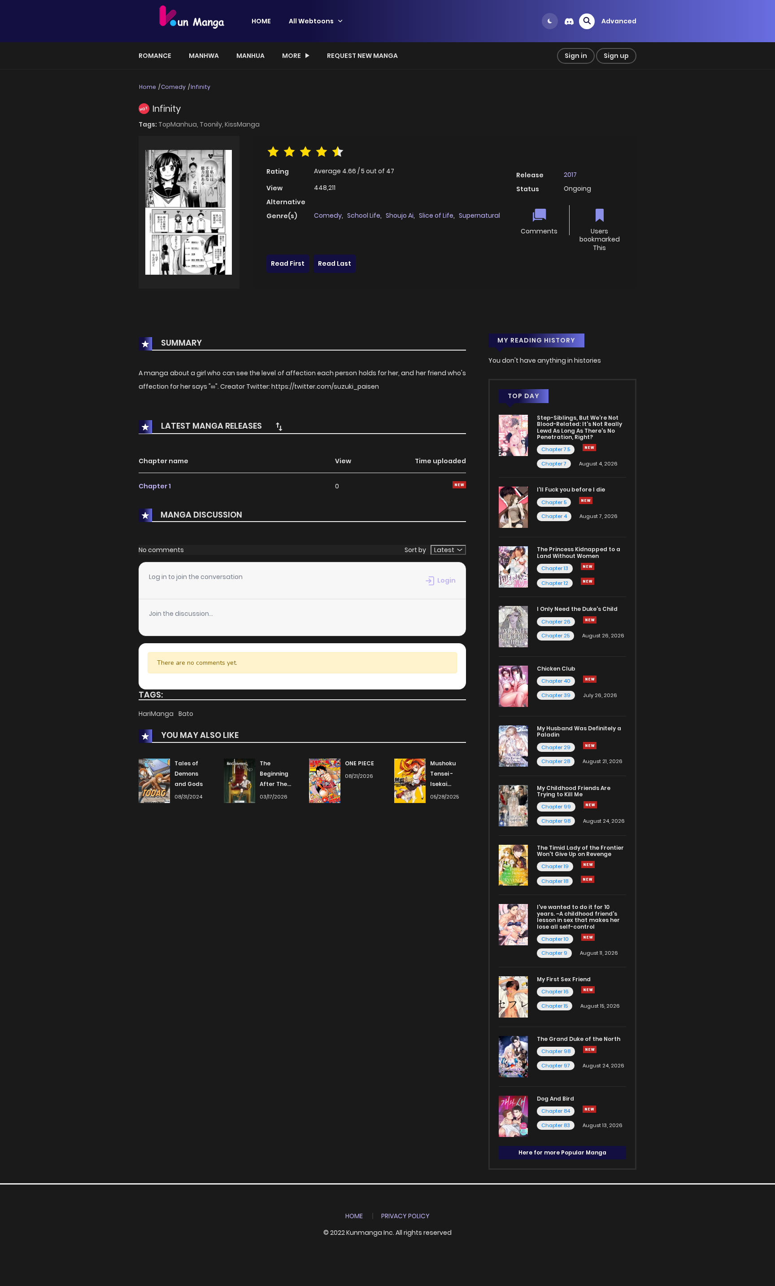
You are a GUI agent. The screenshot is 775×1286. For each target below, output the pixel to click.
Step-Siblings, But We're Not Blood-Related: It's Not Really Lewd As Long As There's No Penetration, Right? (579, 427)
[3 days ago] (589, 1049)
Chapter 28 (555, 761)
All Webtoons (311, 21)
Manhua (250, 55)
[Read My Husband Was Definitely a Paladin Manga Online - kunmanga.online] (513, 745)
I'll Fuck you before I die (571, 489)
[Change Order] (279, 426)
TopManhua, (179, 124)
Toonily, (212, 124)
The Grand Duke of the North (578, 1039)
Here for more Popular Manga (562, 1152)
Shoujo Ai (400, 215)
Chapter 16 (555, 991)
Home (147, 87)
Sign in (576, 55)
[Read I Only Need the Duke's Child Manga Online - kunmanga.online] (513, 626)
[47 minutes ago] (590, 804)
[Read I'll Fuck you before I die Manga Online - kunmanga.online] (513, 506)
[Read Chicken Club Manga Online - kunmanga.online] (513, 685)
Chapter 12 (554, 583)
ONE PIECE (359, 763)
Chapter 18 (554, 881)
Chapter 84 (555, 1111)
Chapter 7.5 (555, 449)
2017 (570, 174)
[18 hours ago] (588, 864)
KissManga (242, 124)
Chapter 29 (555, 747)
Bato (186, 713)
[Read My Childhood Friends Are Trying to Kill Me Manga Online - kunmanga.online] (513, 804)
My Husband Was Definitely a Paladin (579, 731)
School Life (363, 215)
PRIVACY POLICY (405, 1215)
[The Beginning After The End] (239, 780)
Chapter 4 (554, 516)
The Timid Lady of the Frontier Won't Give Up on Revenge (580, 851)
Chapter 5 (553, 502)
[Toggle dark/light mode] (550, 21)
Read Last (334, 263)
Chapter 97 (555, 1065)
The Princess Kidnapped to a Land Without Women (578, 552)
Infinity (200, 87)
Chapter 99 (556, 806)
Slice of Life (436, 215)
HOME (261, 21)
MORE (291, 55)
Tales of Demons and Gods (188, 773)
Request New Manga (362, 55)
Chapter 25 (555, 635)
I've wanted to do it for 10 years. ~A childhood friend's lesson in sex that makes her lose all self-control (578, 916)
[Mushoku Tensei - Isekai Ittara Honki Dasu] (410, 780)
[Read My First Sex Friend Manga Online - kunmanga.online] (513, 996)
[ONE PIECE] (324, 780)
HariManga (157, 713)
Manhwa (204, 55)
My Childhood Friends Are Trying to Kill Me (573, 791)
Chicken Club (556, 668)
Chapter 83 (555, 1125)
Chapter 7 (553, 463)
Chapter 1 (155, 486)
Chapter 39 (555, 695)
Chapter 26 (555, 621)
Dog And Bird (555, 1098)
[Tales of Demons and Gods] (154, 780)
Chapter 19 (555, 866)
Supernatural (479, 215)
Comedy (173, 87)
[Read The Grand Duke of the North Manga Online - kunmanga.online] (513, 1056)
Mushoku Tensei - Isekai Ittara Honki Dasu (447, 783)
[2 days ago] (589, 745)
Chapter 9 (554, 953)
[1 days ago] (587, 566)
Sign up (616, 55)
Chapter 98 (555, 821)
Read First (288, 263)
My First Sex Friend (564, 979)
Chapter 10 (555, 939)
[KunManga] (191, 20)
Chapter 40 (555, 681)
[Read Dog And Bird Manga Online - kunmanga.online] (513, 1115)
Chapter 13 (554, 568)
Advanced (618, 21)
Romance (155, 55)
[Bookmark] (600, 216)
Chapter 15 (554, 1005)
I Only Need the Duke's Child (577, 609)
